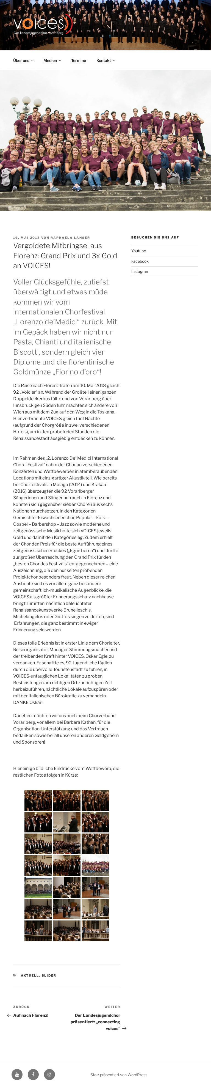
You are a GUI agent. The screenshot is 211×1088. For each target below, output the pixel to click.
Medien (50, 60)
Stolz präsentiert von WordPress (118, 1074)
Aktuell (30, 975)
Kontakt (103, 60)
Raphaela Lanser (70, 238)
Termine (78, 60)
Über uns (21, 60)
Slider (49, 975)
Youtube (138, 250)
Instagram (140, 271)
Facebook (140, 261)
